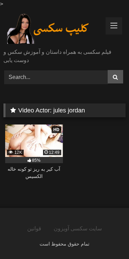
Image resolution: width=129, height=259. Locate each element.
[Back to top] (107, 238)
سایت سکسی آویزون (78, 228)
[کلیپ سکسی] (53, 29)
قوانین (34, 228)
